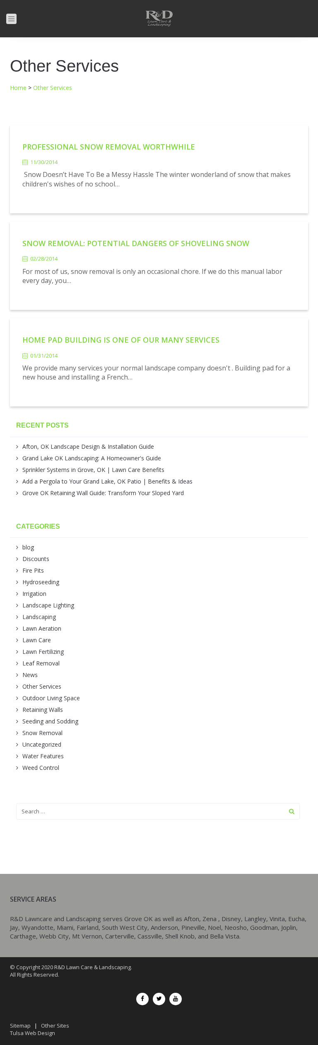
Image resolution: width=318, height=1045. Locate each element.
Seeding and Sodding (50, 721)
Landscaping (39, 617)
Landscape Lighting (48, 605)
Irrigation (34, 593)
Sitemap (20, 1025)
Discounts (35, 559)
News (30, 675)
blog (28, 547)
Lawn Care (36, 640)
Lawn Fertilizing (43, 652)
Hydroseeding (40, 582)
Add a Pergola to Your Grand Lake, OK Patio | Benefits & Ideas (107, 481)
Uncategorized (41, 744)
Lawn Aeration (41, 628)
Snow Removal (42, 733)
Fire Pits (33, 570)
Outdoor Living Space (51, 698)
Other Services (41, 686)
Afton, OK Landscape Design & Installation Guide (88, 446)
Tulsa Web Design (32, 1033)
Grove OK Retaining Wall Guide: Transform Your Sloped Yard (103, 493)
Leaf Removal (41, 663)
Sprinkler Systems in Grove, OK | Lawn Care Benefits (93, 470)
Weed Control (40, 768)
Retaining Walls (42, 710)
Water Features (43, 756)
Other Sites (55, 1025)
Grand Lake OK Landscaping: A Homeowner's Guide (91, 458)
